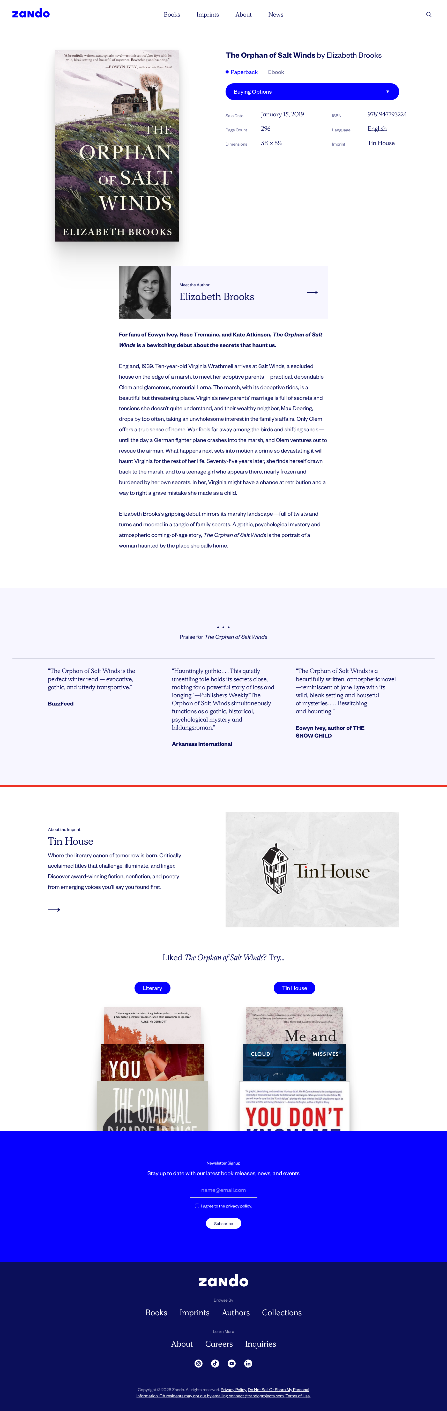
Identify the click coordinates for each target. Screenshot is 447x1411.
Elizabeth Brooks (354, 55)
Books (172, 15)
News (275, 15)
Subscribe (223, 1223)
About (243, 15)
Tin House (381, 143)
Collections (282, 1312)
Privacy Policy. (234, 1389)
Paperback (244, 72)
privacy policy (238, 1206)
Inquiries (260, 1344)
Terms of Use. (297, 1395)
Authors (236, 1312)
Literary (152, 988)
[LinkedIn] (248, 1364)
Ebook (276, 72)
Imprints (208, 15)
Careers (219, 1344)
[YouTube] (232, 1364)
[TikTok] (215, 1364)
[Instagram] (199, 1364)
